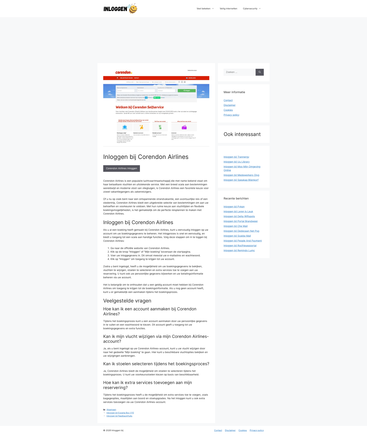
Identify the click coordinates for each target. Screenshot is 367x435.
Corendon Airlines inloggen (121, 168)
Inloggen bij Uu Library (237, 161)
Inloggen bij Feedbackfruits (119, 416)
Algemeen (111, 409)
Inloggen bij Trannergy (236, 156)
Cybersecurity (250, 8)
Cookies (228, 110)
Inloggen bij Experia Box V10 (120, 413)
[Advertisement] (183, 39)
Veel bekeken (203, 8)
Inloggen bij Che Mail (236, 226)
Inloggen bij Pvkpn (234, 206)
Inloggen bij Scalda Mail (237, 235)
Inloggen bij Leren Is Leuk (238, 211)
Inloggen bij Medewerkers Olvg (241, 175)
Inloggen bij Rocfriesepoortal (240, 245)
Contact (228, 100)
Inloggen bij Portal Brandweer (241, 221)
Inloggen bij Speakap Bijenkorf (241, 180)
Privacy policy (231, 114)
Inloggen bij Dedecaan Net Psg (241, 231)
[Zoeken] (260, 72)
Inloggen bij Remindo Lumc (239, 250)
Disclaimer (230, 105)
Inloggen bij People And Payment (243, 240)
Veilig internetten (228, 8)
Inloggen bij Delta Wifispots (239, 216)
